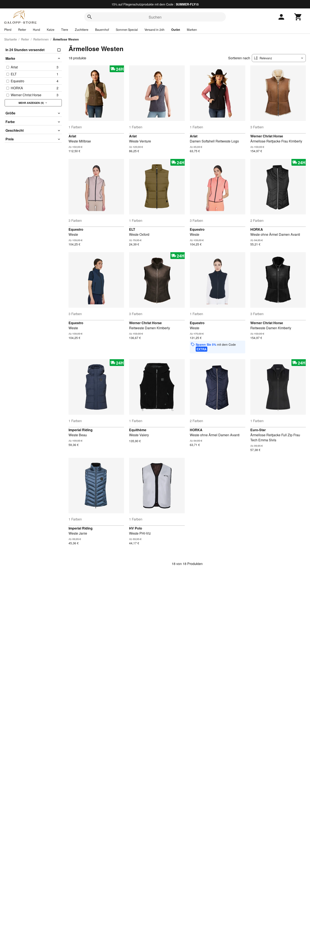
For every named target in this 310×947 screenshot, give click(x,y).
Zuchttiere (81, 29)
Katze (50, 29)
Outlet (175, 29)
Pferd (7, 29)
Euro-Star (258, 429)
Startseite (10, 39)
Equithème (137, 429)
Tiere (64, 29)
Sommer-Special (127, 29)
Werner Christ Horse (266, 136)
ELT (132, 229)
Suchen (155, 17)
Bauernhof (102, 29)
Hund (36, 29)
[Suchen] (90, 17)
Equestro (76, 229)
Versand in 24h (154, 29)
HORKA (256, 229)
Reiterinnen (41, 39)
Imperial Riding (81, 429)
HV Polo (135, 528)
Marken (192, 29)
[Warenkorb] (298, 17)
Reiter (22, 29)
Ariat (72, 136)
